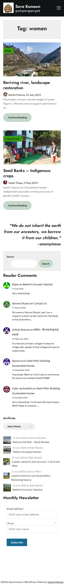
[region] (32, 522)
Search (10, 256)
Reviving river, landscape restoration (26, 85)
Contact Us (40, 303)
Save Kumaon (27, 6)
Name (10, 523)
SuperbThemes (55, 582)
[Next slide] (55, 522)
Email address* (15, 508)
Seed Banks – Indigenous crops (27, 173)
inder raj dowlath (22, 388)
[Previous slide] (8, 522)
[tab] (32, 550)
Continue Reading (17, 117)
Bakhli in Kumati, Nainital (38, 284)
